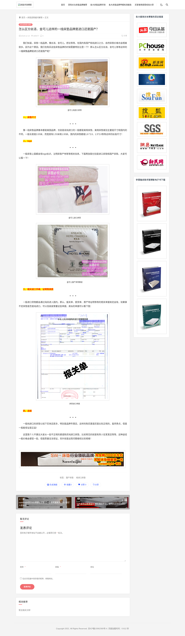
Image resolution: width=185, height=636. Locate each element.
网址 (92, 567)
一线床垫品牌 (25, 51)
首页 (63, 5)
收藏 (69, 485)
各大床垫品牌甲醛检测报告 (120, 5)
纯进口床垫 (81, 477)
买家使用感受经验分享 (144, 5)
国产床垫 (70, 477)
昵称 (22, 567)
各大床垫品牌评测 (98, 5)
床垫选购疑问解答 (35, 17)
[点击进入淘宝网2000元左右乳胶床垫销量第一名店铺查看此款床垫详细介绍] (73, 459)
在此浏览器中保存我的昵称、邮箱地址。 (38, 579)
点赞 (83, 485)
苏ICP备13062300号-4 (97, 628)
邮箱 (58, 567)
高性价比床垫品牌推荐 (77, 5)
